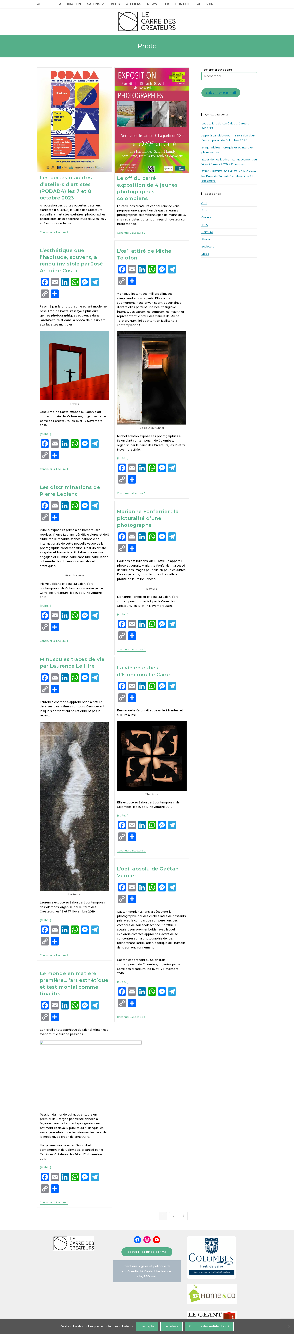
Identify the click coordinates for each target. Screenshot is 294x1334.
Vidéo (205, 253)
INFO (204, 224)
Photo (205, 239)
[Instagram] (147, 1239)
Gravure (206, 217)
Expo (204, 210)
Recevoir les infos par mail (146, 1252)
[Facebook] (137, 1239)
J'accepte (147, 1326)
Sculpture (207, 246)
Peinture (207, 231)
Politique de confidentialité (209, 1326)
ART (204, 202)
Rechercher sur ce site (216, 69)
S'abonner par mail (220, 92)
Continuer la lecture (54, 232)
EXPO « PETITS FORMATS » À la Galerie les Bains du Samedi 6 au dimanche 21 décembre (228, 176)
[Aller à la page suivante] (184, 1216)
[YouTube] (156, 1239)
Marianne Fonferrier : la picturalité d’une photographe (148, 518)
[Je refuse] (289, 1326)
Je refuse (171, 1326)
